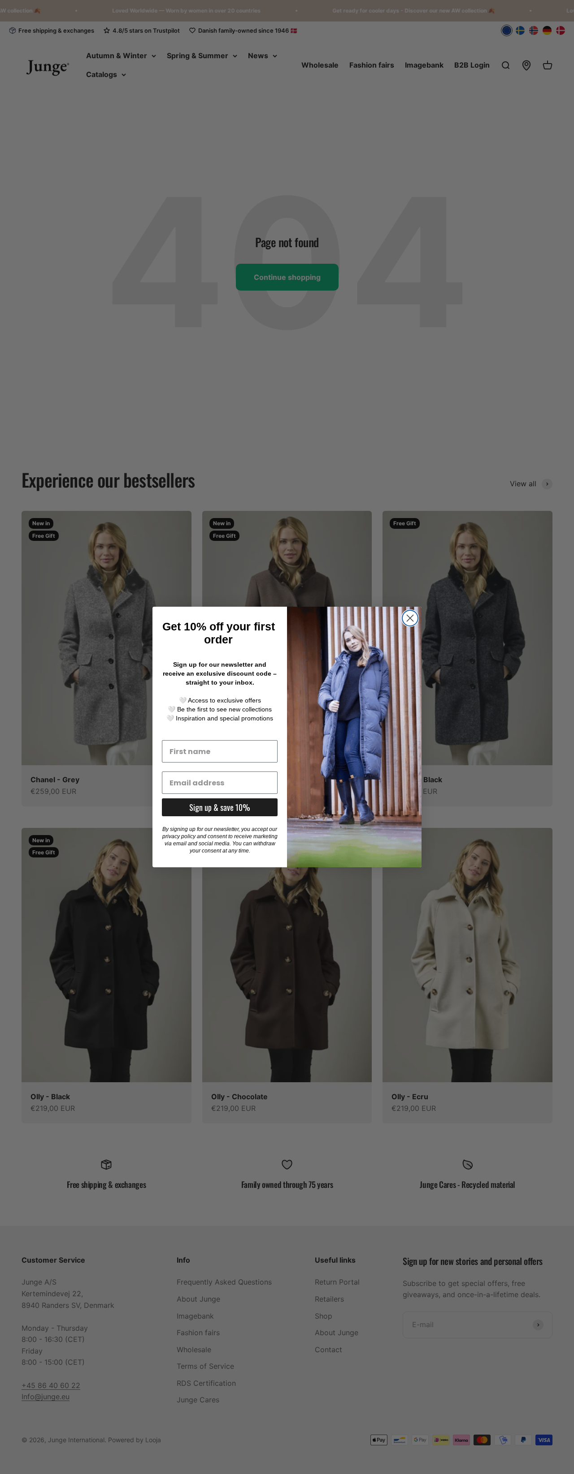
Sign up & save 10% (219, 807)
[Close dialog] (410, 618)
